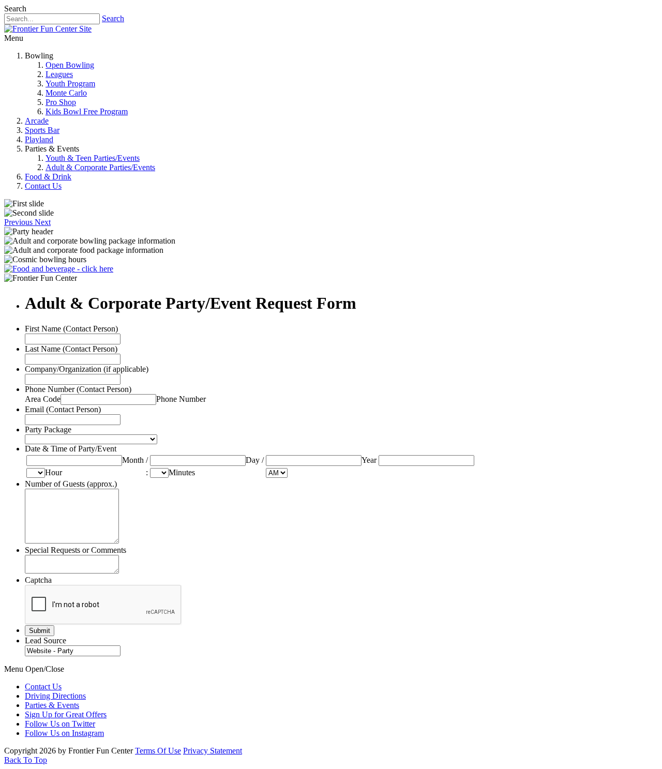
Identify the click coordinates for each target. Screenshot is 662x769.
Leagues (59, 74)
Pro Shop (61, 102)
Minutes (182, 472)
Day (253, 460)
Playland (39, 139)
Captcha (38, 580)
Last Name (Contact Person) (71, 348)
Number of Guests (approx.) (71, 483)
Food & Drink (48, 176)
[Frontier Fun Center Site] (48, 28)
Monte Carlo (66, 92)
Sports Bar (42, 130)
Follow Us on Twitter (60, 723)
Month (133, 460)
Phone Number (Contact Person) (78, 389)
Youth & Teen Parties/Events (93, 158)
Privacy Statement (212, 750)
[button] (19, 222)
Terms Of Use (158, 750)
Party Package (48, 429)
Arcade (37, 120)
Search (113, 18)
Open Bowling (70, 65)
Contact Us (43, 186)
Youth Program (70, 83)
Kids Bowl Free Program (87, 111)
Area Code (43, 399)
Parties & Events (52, 705)
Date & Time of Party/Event (70, 448)
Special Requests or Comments (75, 550)
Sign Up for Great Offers (66, 714)
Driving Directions (55, 695)
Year (369, 460)
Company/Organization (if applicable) (86, 369)
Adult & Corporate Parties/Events (100, 167)
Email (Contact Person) (63, 409)
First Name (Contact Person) (71, 328)
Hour (53, 472)
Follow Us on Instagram (64, 733)
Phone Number (181, 399)
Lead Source (45, 640)
